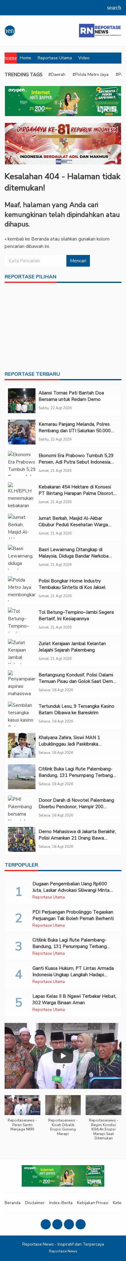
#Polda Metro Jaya (90, 74)
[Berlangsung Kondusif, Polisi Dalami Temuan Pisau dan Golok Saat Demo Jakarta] (21, 682)
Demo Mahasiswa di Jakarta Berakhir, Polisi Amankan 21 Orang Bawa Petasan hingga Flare (77, 838)
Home (25, 58)
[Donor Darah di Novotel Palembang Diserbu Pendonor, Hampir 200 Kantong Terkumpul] (21, 808)
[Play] (63, 1055)
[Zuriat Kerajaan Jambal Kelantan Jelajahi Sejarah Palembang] (21, 651)
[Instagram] (57, 1224)
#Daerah (56, 74)
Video (84, 58)
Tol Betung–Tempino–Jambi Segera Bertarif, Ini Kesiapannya (76, 615)
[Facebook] (46, 1224)
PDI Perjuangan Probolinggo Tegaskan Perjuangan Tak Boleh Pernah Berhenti (73, 915)
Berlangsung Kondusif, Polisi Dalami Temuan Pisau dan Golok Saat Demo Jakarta (77, 681)
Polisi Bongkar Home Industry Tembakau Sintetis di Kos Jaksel (72, 584)
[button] (22, 1116)
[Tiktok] (81, 1224)
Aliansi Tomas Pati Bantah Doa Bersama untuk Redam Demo (71, 396)
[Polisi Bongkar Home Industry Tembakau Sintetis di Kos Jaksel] (21, 588)
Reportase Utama (55, 58)
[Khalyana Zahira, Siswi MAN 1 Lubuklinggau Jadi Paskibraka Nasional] (21, 745)
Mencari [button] (78, 261)
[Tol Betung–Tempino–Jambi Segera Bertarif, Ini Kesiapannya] (21, 620)
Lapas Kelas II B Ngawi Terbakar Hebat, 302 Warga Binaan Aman (74, 999)
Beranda (12, 1203)
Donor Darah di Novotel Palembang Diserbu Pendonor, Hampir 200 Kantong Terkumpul (76, 806)
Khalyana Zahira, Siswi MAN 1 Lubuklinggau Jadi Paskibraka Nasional (69, 744)
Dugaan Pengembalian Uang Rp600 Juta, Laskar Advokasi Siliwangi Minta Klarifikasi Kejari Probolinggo (70, 890)
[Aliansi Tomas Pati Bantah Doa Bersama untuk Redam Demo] (21, 400)
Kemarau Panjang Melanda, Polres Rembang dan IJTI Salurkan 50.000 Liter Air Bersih (75, 430)
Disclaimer (35, 1203)
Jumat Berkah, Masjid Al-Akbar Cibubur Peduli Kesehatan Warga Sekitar (73, 524)
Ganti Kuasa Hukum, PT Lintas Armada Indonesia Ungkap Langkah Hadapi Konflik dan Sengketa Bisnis (73, 974)
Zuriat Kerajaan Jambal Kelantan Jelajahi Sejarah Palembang (72, 646)
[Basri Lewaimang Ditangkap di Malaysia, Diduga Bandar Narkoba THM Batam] (21, 557)
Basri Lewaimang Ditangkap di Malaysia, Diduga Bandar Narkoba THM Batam (74, 556)
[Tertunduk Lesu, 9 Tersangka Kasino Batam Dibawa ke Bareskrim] (21, 714)
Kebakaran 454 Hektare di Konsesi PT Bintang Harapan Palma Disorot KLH (76, 493)
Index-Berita (60, 1203)
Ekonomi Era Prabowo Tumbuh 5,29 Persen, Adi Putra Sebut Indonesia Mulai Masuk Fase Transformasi (76, 462)
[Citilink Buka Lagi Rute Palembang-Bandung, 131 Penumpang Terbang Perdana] (21, 776)
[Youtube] (69, 1224)
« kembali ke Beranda (27, 239)
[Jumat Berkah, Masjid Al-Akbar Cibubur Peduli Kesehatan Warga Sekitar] (21, 526)
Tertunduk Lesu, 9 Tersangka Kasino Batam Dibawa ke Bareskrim (76, 709)
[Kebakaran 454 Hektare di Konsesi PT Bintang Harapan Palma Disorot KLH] (21, 494)
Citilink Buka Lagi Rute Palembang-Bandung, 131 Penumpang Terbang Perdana (76, 775)
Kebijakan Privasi (92, 1203)
